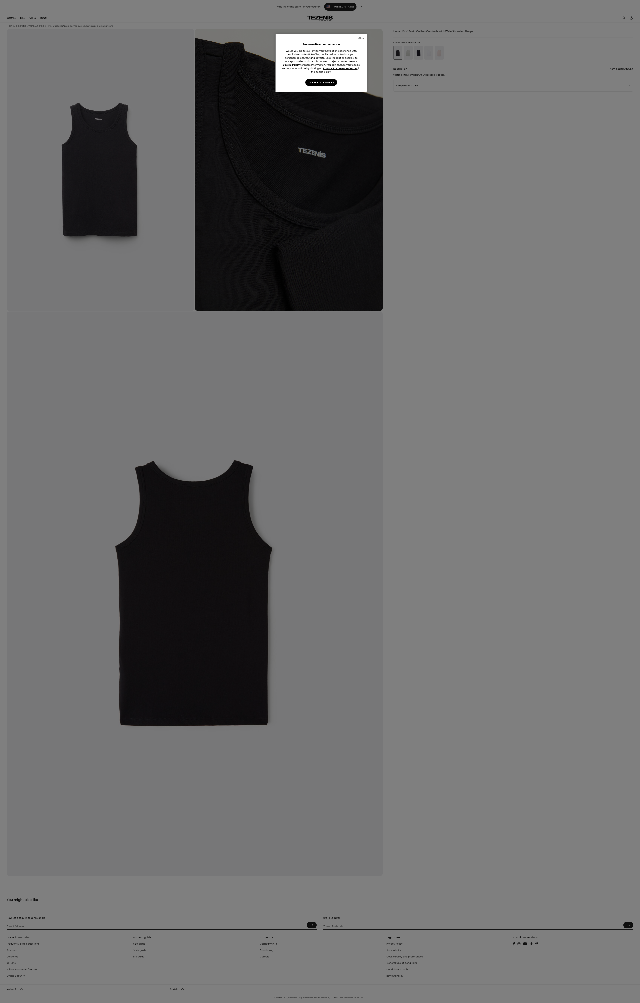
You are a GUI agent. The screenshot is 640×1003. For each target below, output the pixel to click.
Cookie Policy (291, 65)
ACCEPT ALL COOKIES (321, 82)
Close (361, 38)
